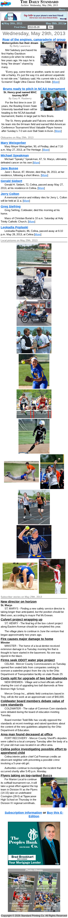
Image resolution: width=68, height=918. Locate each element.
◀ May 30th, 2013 (11, 23)
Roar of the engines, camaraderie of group (34, 39)
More (56, 81)
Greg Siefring (11, 206)
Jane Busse (9, 168)
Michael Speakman (15, 155)
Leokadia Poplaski (14, 227)
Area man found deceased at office (27, 734)
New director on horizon (19, 601)
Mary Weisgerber (13, 143)
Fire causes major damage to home (27, 639)
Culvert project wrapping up (21, 619)
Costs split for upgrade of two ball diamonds (34, 678)
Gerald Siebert (11, 181)
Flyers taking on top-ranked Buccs (26, 775)
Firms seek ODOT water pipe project (28, 660)
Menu (63, 9)
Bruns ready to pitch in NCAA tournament (34, 89)
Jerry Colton (10, 194)
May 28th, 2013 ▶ (56, 23)
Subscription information (23, 812)
